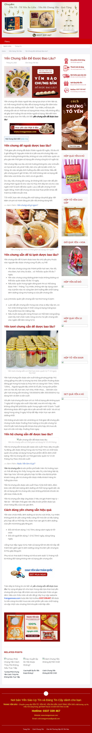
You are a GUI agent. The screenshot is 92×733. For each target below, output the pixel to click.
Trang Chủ (26, 729)
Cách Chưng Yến (38, 729)
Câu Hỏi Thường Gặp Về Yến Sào (58, 729)
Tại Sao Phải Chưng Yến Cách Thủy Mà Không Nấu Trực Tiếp (12, 674)
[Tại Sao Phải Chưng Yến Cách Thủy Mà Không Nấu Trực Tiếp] (13, 664)
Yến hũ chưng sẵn (12, 468)
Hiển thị (24, 139)
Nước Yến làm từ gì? (26, 464)
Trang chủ (18, 46)
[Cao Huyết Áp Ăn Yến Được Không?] (32, 663)
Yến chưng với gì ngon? (27, 205)
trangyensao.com (12, 598)
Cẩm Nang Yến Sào (31, 63)
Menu (7, 41)
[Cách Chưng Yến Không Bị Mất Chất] (51, 663)
